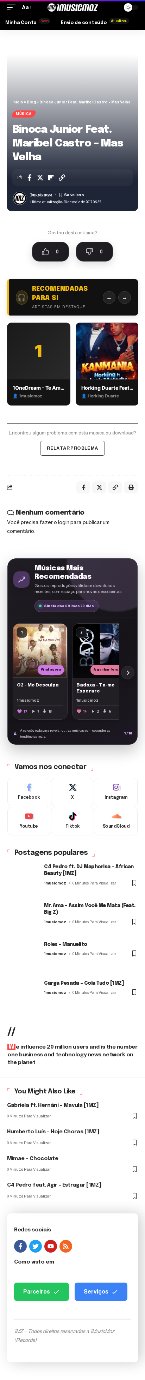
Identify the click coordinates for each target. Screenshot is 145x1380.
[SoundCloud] (116, 821)
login (63, 522)
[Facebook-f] (20, 1246)
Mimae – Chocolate (32, 1159)
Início (17, 102)
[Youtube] (28, 821)
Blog (31, 102)
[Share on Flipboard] (51, 177)
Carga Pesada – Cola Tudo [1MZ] (84, 983)
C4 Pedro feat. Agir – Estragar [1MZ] (54, 1185)
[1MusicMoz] (72, 7)
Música (24, 114)
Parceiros (36, 1292)
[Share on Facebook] (29, 177)
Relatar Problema (72, 448)
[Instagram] (116, 792)
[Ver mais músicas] (127, 672)
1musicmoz (41, 194)
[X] (72, 792)
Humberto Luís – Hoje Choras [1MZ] (53, 1132)
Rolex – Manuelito (65, 944)
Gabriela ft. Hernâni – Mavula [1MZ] (53, 1105)
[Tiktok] (72, 821)
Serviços (96, 1292)
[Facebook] (28, 792)
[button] (13, 7)
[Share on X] (40, 177)
